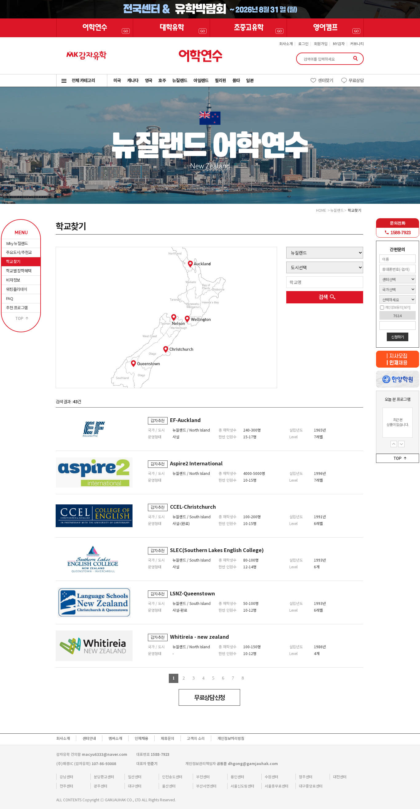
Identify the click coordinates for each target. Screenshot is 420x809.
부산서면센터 (206, 785)
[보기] (406, 307)
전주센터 (66, 785)
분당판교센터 (104, 776)
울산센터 (169, 785)
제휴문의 (167, 738)
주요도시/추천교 (19, 252)
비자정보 (13, 280)
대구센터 (134, 785)
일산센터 (134, 776)
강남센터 (66, 776)
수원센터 (271, 776)
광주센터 (100, 785)
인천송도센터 (172, 776)
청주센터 (305, 776)
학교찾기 (13, 261)
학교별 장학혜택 (18, 271)
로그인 (303, 43)
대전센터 (340, 776)
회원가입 (320, 43)
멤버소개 (115, 738)
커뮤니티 (357, 43)
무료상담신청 (209, 697)
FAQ (9, 298)
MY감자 (339, 43)
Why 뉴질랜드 (17, 243)
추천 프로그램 (17, 307)
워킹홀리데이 (16, 289)
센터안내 (89, 738)
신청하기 (397, 336)
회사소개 (286, 43)
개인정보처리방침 (230, 738)
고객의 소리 (196, 738)
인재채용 (141, 738)
